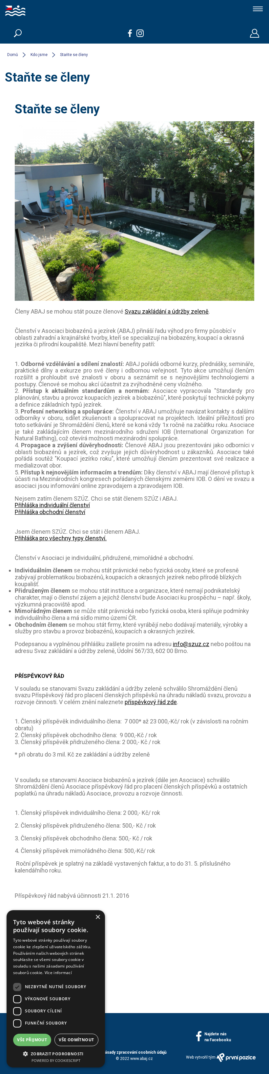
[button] (55, 1053)
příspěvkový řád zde (151, 702)
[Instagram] (140, 33)
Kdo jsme (39, 54)
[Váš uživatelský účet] (254, 33)
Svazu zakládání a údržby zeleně (167, 311)
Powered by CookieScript (55, 1060)
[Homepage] (36, 11)
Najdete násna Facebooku (217, 1037)
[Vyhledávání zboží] (17, 33)
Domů (12, 54)
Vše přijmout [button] (32, 1040)
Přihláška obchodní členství (50, 511)
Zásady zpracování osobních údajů (134, 1052)
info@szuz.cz (191, 644)
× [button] (97, 917)
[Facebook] (130, 33)
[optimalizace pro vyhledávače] (236, 1057)
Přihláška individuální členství (52, 505)
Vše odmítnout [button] (76, 1040)
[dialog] (56, 988)
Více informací (58, 972)
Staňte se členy (74, 54)
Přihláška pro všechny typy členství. (61, 538)
